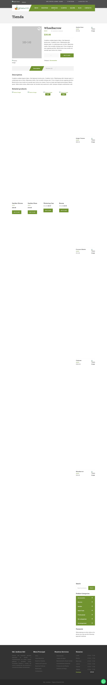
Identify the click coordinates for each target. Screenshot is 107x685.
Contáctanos (38, 671)
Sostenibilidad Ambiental (63, 663)
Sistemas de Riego (61, 668)
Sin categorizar (82, 619)
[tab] (36, 68)
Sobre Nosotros (39, 658)
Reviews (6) (49, 68)
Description (36, 68)
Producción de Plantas (62, 666)
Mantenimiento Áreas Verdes (64, 661)
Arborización (59, 656)
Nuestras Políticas (40, 666)
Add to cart (67, 55)
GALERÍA (72, 8)
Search (92, 588)
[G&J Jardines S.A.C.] (22, 8)
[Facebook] (91, 1)
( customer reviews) (57, 31)
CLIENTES (64, 8)
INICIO (36, 8)
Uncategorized (82, 623)
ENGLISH (24, 2)
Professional (81, 615)
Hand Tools (81, 610)
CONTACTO (88, 8)
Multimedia (38, 668)
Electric (80, 602)
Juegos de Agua (60, 658)
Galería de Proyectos (41, 663)
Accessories (53, 60)
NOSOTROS (44, 8)
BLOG (79, 8)
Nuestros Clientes (40, 661)
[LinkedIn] (92, 1)
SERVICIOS (54, 8)
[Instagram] (94, 1)
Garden (80, 606)
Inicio (36, 656)
